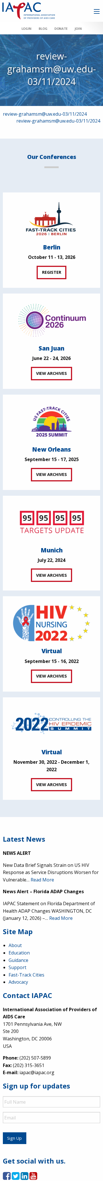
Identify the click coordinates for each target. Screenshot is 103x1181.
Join (78, 28)
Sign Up (14, 1138)
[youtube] (33, 1177)
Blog (43, 28)
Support (17, 967)
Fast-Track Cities (26, 975)
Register (51, 272)
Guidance (18, 960)
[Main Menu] (97, 11)
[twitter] (15, 1177)
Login (26, 28)
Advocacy (18, 982)
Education (19, 953)
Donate (61, 28)
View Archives (51, 373)
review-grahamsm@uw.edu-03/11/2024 (45, 114)
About (15, 945)
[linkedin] (24, 1177)
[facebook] (7, 1177)
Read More (42, 880)
